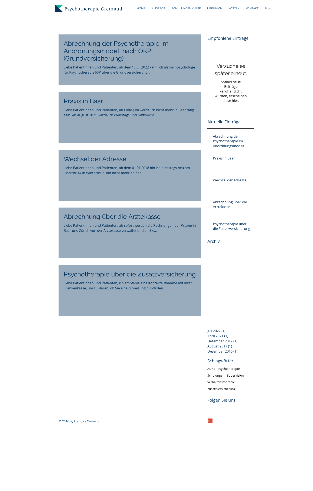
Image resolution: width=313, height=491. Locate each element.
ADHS (211, 369)
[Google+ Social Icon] (210, 420)
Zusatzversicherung (221, 389)
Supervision (235, 375)
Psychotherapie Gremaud (93, 8)
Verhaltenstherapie (221, 382)
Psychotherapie (229, 369)
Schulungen (215, 375)
